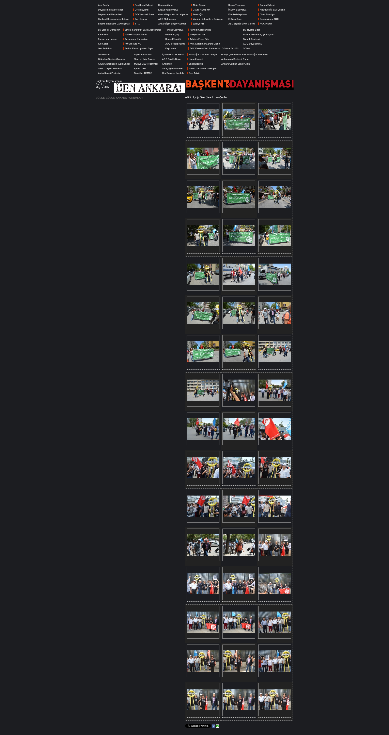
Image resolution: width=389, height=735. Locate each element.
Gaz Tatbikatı (105, 48)
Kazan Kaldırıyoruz (168, 10)
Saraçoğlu (198, 14)
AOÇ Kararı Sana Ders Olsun (205, 44)
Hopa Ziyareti (196, 59)
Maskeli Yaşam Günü (136, 34)
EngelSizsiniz (196, 64)
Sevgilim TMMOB (143, 73)
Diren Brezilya (267, 14)
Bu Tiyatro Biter (251, 30)
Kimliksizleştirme (237, 14)
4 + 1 (137, 23)
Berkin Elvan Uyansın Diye (139, 48)
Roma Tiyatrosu (236, 5)
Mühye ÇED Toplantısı (146, 64)
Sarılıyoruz (198, 23)
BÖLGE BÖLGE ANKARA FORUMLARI (119, 97)
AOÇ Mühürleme (167, 19)
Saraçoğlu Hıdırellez (172, 68)
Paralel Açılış (172, 34)
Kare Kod (103, 34)
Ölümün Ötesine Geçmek (111, 59)
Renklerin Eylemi (144, 5)
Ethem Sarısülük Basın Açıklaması (143, 30)
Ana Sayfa (103, 5)
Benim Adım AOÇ (269, 19)
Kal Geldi (103, 44)
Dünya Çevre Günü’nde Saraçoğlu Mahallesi (244, 54)
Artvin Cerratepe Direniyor (203, 68)
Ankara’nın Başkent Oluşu (235, 59)
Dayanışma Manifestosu (111, 10)
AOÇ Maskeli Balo (144, 14)
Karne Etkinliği (173, 39)
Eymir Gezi (140, 68)
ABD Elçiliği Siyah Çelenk (241, 23)
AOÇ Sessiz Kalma (175, 44)
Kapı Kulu (170, 48)
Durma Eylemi (267, 5)
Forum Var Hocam (107, 39)
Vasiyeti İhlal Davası (144, 59)
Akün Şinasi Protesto (109, 73)
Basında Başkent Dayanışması (114, 23)
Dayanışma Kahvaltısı (136, 39)
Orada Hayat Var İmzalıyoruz (173, 14)
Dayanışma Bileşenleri (110, 14)
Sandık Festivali (251, 39)
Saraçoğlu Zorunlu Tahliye (203, 54)
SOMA (246, 48)
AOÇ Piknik (266, 23)
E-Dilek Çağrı (235, 19)
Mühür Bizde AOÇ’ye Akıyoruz (259, 34)
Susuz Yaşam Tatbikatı (110, 68)
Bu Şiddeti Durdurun (109, 30)
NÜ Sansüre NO (133, 44)
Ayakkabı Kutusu (143, 54)
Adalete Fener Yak (199, 39)
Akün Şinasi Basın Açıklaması (114, 64)
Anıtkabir (167, 64)
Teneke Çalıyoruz (174, 30)
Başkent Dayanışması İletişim (113, 19)
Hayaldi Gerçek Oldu (201, 30)
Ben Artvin (194, 73)
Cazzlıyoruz (141, 19)
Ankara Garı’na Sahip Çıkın (235, 64)
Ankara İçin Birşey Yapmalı (172, 23)
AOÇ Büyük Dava (252, 44)
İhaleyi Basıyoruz (237, 10)
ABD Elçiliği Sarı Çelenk (272, 10)
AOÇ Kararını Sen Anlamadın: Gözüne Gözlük (214, 48)
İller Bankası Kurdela (173, 73)
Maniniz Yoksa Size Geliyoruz (208, 19)
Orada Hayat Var (201, 10)
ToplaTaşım (104, 54)
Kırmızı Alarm (165, 5)
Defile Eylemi (142, 10)
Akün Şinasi (199, 5)
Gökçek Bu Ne (197, 34)
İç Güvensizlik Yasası (173, 54)
